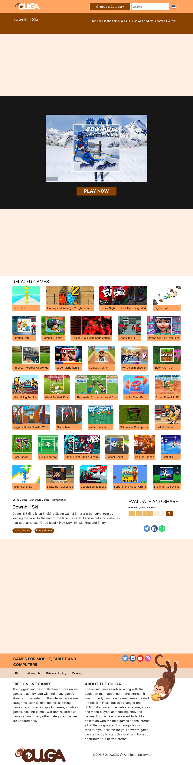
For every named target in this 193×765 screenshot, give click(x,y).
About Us (34, 673)
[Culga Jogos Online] (40, 754)
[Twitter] (147, 528)
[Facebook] (154, 528)
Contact (77, 673)
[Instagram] (148, 658)
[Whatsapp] (162, 528)
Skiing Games (22, 530)
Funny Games (44, 530)
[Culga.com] (27, 6)
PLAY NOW (96, 191)
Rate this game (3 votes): (142, 507)
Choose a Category (110, 6)
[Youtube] (140, 658)
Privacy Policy (56, 673)
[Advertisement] (96, 64)
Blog (18, 673)
